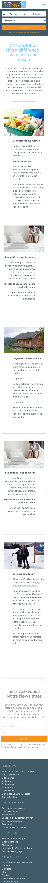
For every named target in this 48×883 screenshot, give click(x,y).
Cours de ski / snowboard (15, 827)
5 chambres (8, 784)
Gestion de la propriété (13, 878)
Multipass (7, 845)
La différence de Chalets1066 (17, 862)
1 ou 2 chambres (10, 774)
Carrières (6, 868)
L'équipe (6, 865)
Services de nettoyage (13, 808)
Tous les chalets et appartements (19, 771)
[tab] (24, 32)
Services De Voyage (12, 851)
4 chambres (8, 781)
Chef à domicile (10, 811)
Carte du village (10, 797)
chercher (24, 27)
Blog (4, 872)
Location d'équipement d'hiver (17, 817)
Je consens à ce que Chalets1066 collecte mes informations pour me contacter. (24, 745)
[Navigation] (43, 4)
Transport (7, 824)
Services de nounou (12, 821)
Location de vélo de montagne (17, 848)
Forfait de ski (8, 814)
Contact (6, 875)
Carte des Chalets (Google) (16, 793)
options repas (24, 161)
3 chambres (8, 778)
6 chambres (8, 787)
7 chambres (8, 790)
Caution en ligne (10, 881)
